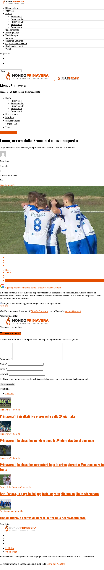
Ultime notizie (12, 8)
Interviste (9, 11)
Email (3, 369)
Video (8, 49)
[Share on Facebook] (54, 257)
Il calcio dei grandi (14, 46)
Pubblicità (9, 548)
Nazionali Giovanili (14, 41)
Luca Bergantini (7, 185)
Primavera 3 (16, 24)
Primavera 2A (17, 19)
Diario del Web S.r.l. (56, 564)
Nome (3, 364)
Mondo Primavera (39, 311)
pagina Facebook (73, 311)
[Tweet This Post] (54, 260)
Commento (6, 359)
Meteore (9, 38)
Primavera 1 (16, 16)
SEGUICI (4, 306)
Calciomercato (12, 30)
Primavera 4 (16, 27)
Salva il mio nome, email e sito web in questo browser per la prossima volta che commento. (46, 379)
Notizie (8, 13)
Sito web (4, 374)
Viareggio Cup (12, 32)
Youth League (11, 35)
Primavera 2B (17, 22)
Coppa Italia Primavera (16, 43)
